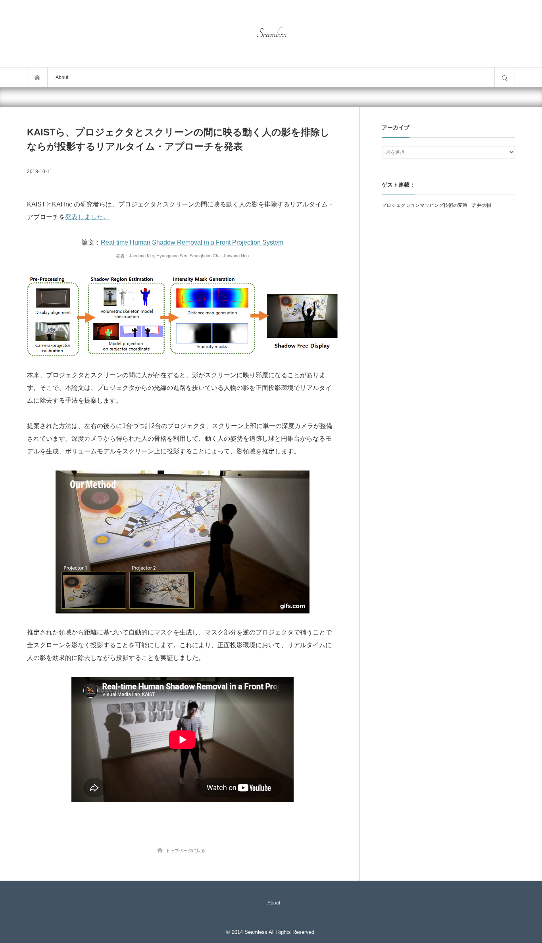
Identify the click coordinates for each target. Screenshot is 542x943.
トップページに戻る (185, 850)
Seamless (271, 34)
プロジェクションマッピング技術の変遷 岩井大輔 (436, 205)
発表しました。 (87, 217)
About (62, 77)
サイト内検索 (504, 77)
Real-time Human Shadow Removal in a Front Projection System (192, 242)
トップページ (37, 77)
